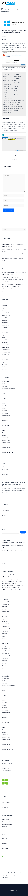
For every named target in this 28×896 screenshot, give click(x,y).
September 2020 (6, 315)
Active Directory (6, 381)
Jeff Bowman (5, 289)
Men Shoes (4, 843)
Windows (4, 435)
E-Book (3, 393)
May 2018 (4, 366)
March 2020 (5, 322)
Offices (3, 805)
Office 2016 (4, 405)
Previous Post (14, 155)
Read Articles (5, 513)
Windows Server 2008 (7, 445)
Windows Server (6, 442)
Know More (5, 807)
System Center (5, 425)
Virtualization (5, 432)
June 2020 (4, 317)
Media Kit (4, 515)
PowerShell (5, 413)
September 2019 (6, 330)
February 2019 (5, 344)
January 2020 (5, 325)
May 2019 (4, 337)
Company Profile (6, 508)
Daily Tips (4, 386)
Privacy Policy (5, 819)
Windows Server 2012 (7, 447)
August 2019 (5, 332)
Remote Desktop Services (8, 418)
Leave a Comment (6, 35)
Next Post (14, 159)
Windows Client (6, 440)
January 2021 (5, 312)
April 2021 (4, 310)
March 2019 (5, 342)
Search (3, 529)
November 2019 (6, 327)
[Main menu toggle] (25, 3)
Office (3, 403)
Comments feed (6, 471)
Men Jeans (4, 838)
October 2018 (5, 354)
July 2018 (4, 362)
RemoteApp (5, 420)
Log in (3, 466)
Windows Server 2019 (7, 452)
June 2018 (4, 364)
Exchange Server (6, 396)
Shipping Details (6, 821)
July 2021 (4, 308)
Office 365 (4, 410)
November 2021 (6, 305)
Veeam (3, 428)
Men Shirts (4, 841)
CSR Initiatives (5, 510)
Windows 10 (5, 437)
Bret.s (3, 272)
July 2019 (4, 335)
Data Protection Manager (8, 388)
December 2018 (6, 349)
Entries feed (5, 469)
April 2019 (4, 339)
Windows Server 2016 (7, 450)
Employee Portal (6, 800)
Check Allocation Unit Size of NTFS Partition (13, 242)
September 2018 (6, 357)
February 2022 (5, 303)
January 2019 (5, 347)
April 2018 (4, 369)
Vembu (3, 430)
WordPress (4, 455)
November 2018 (6, 352)
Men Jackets (5, 848)
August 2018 (5, 359)
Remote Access (6, 415)
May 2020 (4, 320)
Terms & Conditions (7, 824)
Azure (3, 383)
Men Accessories (6, 846)
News (3, 401)
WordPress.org (5, 474)
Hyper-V (14, 35)
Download (4, 391)
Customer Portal (6, 802)
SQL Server (5, 423)
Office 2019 (4, 408)
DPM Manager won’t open (12, 277)
